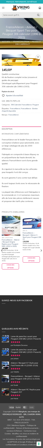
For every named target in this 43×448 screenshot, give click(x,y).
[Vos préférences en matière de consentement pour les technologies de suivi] (39, 444)
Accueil (6, 41)
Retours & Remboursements (27, 428)
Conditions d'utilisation (28, 445)
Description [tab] (7, 129)
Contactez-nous (30, 431)
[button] (3, 8)
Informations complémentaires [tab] (15, 134)
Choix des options (10, 266)
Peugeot (36, 41)
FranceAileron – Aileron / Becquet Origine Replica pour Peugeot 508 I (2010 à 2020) (10, 243)
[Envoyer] (38, 15)
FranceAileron (21, 41)
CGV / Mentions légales (16, 425)
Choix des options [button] (31, 259)
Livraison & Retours (14, 431)
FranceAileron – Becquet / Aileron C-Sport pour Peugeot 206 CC (32, 236)
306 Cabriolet (22, 44)
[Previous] (1, 255)
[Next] (41, 255)
